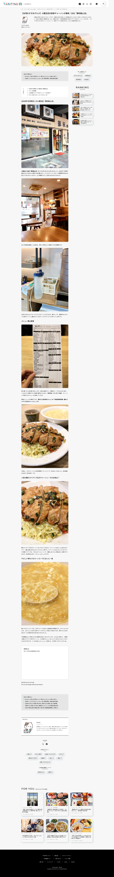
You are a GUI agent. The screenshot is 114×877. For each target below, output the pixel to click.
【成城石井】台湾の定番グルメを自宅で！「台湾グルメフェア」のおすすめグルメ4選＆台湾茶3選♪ (57, 811)
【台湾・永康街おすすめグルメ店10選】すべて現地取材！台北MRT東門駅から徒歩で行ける (56, 836)
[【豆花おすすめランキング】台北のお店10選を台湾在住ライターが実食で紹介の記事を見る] (75, 95)
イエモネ (58, 862)
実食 (50, 772)
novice (65, 862)
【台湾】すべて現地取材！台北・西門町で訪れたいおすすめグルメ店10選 (86, 102)
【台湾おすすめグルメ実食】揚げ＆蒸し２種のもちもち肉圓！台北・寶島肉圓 (41, 703)
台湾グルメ (41, 772)
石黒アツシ (80, 807)
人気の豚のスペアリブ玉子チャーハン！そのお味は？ (39, 93)
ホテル (60, 754)
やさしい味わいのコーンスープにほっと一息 (37, 95)
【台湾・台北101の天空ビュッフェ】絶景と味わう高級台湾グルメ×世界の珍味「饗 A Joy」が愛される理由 (32, 811)
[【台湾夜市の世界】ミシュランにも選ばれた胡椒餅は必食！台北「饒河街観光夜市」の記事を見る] (75, 121)
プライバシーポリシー (66, 855)
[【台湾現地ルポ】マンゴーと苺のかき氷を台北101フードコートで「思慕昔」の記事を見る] (75, 115)
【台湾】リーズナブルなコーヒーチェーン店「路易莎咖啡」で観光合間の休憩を (41, 78)
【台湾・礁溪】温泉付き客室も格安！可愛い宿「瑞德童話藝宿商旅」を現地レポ (41, 707)
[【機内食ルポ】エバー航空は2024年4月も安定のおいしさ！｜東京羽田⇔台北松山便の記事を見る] (82, 799)
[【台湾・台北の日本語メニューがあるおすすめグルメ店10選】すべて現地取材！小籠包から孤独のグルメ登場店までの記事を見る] (82, 825)
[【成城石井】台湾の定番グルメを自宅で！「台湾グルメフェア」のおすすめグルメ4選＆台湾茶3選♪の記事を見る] (57, 799)
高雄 (59, 758)
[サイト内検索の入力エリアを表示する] (97, 4)
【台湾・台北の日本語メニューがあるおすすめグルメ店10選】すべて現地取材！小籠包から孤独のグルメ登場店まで (81, 837)
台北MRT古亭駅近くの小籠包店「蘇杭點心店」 (37, 88)
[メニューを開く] (103, 4)
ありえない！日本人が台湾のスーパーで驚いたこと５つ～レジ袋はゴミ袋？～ (41, 76)
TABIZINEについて (47, 855)
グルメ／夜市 (38, 754)
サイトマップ (50, 862)
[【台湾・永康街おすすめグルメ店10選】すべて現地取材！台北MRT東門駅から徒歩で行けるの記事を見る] (57, 825)
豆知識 (42, 758)
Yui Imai (27, 25)
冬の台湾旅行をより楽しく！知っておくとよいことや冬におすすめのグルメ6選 (32, 836)
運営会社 (56, 855)
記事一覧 (41, 862)
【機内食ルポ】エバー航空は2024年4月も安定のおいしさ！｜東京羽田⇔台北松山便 (81, 810)
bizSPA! (72, 862)
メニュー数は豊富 (31, 90)
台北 (51, 758)
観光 (29, 754)
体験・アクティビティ (44, 762)
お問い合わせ (58, 858)
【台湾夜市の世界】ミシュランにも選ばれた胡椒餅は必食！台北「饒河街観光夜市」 (86, 122)
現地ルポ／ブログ (32, 758)
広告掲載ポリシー (47, 858)
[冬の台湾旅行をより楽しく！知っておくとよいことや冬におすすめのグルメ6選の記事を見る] (32, 825)
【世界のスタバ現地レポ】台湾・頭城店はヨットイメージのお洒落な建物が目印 (41, 705)
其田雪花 (30, 807)
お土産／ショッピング (49, 754)
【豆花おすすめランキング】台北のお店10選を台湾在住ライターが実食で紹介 (86, 95)
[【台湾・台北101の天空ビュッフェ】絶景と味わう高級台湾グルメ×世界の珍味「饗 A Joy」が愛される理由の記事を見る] (32, 799)
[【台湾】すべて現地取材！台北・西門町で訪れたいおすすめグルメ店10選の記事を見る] (75, 102)
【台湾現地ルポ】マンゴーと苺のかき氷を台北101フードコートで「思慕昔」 (86, 115)
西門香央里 (55, 807)
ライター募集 (67, 858)
